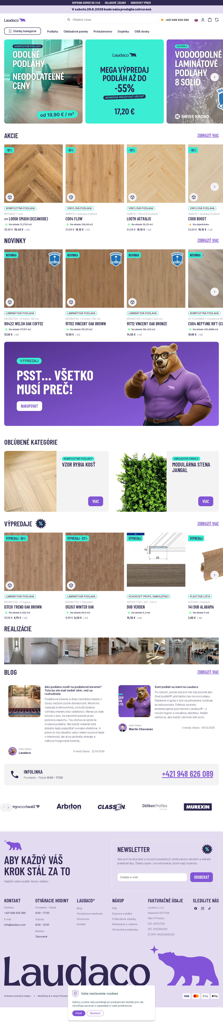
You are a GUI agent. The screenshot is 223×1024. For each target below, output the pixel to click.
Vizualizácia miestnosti (89, 913)
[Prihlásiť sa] (203, 20)
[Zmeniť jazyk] (196, 20)
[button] (214, 77)
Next (8, 807)
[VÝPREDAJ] (156, 561)
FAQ (114, 908)
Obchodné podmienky (125, 929)
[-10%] (33, 173)
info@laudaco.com (15, 925)
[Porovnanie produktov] (217, 20)
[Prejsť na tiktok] (209, 908)
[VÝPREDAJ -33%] (95, 561)
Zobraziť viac (208, 135)
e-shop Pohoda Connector (64, 996)
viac (95, 501)
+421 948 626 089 (177, 19)
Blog (79, 908)
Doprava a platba (122, 913)
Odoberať (201, 877)
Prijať (79, 1013)
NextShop (43, 996)
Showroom (83, 919)
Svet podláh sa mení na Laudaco (176, 687)
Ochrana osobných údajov (17, 996)
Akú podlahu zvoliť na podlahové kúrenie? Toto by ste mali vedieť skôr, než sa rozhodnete (73, 690)
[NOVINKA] (33, 278)
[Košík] (210, 20)
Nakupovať (29, 406)
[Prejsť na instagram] (202, 908)
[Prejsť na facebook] (195, 908)
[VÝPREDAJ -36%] (33, 561)
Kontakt (81, 924)
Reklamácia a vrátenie (124, 924)
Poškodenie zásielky (124, 919)
